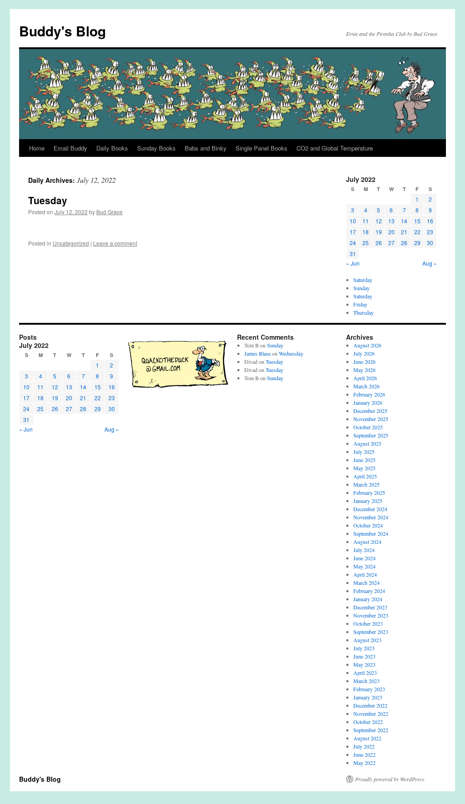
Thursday (363, 312)
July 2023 (364, 648)
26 (379, 242)
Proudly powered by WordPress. (390, 779)
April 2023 (365, 672)
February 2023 (369, 689)
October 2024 (368, 525)
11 (365, 221)
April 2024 (365, 574)
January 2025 (367, 500)
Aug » (429, 263)
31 (353, 253)
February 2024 (369, 590)
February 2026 (369, 394)
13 (391, 221)
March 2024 (366, 582)
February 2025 (369, 492)
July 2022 (364, 746)
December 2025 (370, 410)
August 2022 (367, 738)
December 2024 (370, 509)
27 (391, 242)
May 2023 (364, 664)
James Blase (257, 353)
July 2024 (364, 549)
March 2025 (366, 484)
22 (417, 232)
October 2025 (368, 427)
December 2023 (370, 607)
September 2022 (370, 730)
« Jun (353, 263)
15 (417, 221)
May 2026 (364, 369)
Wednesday (291, 353)
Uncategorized (71, 243)
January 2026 (367, 402)
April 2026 (365, 378)
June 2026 (364, 361)
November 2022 (370, 713)
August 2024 (367, 541)
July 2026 (364, 353)
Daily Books (112, 148)
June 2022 (364, 754)
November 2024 (370, 517)
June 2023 (364, 656)
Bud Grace (109, 212)
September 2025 (370, 435)
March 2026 (366, 386)
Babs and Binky (206, 148)
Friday (360, 304)
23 (430, 232)
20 (391, 232)
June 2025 (364, 459)
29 (417, 242)
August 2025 (367, 443)
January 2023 (367, 697)
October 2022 (368, 721)
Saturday (362, 279)
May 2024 (364, 566)
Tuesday (47, 200)
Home (37, 148)
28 (404, 242)
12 (379, 221)
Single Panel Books (261, 148)
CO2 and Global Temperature (335, 148)
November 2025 (370, 418)
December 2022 (370, 705)
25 (365, 242)
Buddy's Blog (62, 30)
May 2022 (364, 762)
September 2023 (370, 631)
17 (353, 232)
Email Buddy (70, 148)
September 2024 (370, 533)
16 (430, 221)
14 (404, 221)
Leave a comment (115, 243)
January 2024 (367, 599)
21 (404, 232)
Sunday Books (156, 148)
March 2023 (366, 680)
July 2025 (364, 451)
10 (353, 221)
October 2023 (368, 623)
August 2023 (367, 639)
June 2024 (364, 558)
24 (353, 242)
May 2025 (364, 468)
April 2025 (365, 476)
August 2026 (367, 345)
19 (379, 232)
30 (430, 242)
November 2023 (370, 615)
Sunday (361, 287)
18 (365, 232)
